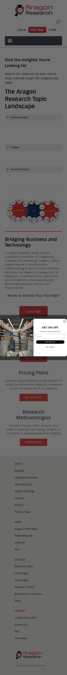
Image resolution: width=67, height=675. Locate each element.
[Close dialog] (64, 321)
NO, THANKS (50, 347)
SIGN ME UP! (50, 342)
